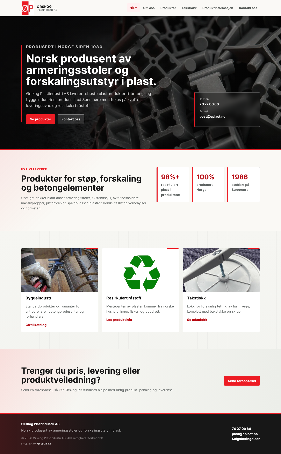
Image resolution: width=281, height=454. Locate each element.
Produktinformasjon (217, 8)
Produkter (168, 8)
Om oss (149, 8)
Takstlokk (189, 8)
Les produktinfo (119, 320)
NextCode (44, 444)
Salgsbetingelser (246, 439)
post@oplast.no (212, 116)
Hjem (133, 8)
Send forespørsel (242, 381)
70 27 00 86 (209, 104)
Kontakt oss (248, 8)
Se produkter (40, 119)
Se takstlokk (197, 320)
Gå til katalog (36, 325)
